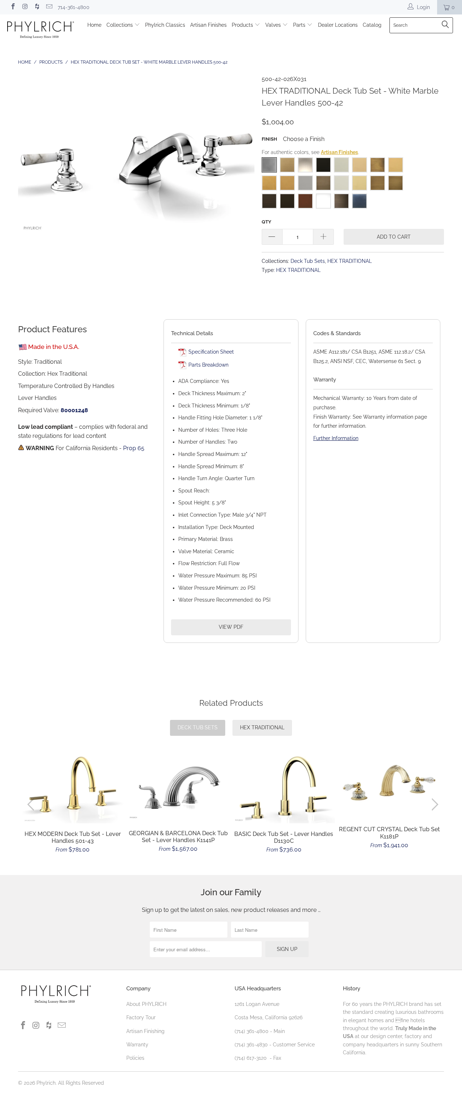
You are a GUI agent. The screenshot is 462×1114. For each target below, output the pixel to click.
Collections (120, 25)
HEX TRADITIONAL (349, 261)
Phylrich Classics (165, 25)
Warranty (137, 1044)
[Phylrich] (40, 30)
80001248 (74, 410)
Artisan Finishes (208, 25)
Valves (273, 25)
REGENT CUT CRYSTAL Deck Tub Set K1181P (390, 784)
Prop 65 (133, 448)
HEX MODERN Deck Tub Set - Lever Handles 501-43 (73, 788)
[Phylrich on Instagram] (25, 7)
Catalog (372, 25)
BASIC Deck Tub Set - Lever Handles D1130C (284, 788)
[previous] (32, 804)
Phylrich (46, 1083)
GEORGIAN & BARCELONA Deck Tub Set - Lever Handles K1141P (178, 788)
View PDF (231, 627)
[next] (433, 804)
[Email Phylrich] (49, 7)
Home (94, 25)
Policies (135, 1058)
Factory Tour (141, 1017)
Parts (300, 25)
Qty (266, 222)
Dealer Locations (338, 25)
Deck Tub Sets (308, 261)
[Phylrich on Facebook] (12, 7)
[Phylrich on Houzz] (36, 7)
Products (243, 25)
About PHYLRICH (146, 1004)
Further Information (335, 438)
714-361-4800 (74, 7)
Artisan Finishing (145, 1031)
